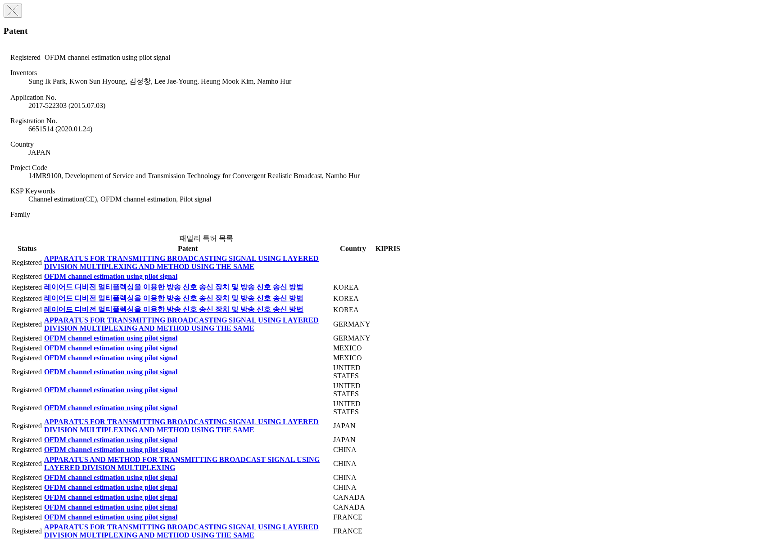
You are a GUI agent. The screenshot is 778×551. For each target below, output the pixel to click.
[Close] (13, 11)
